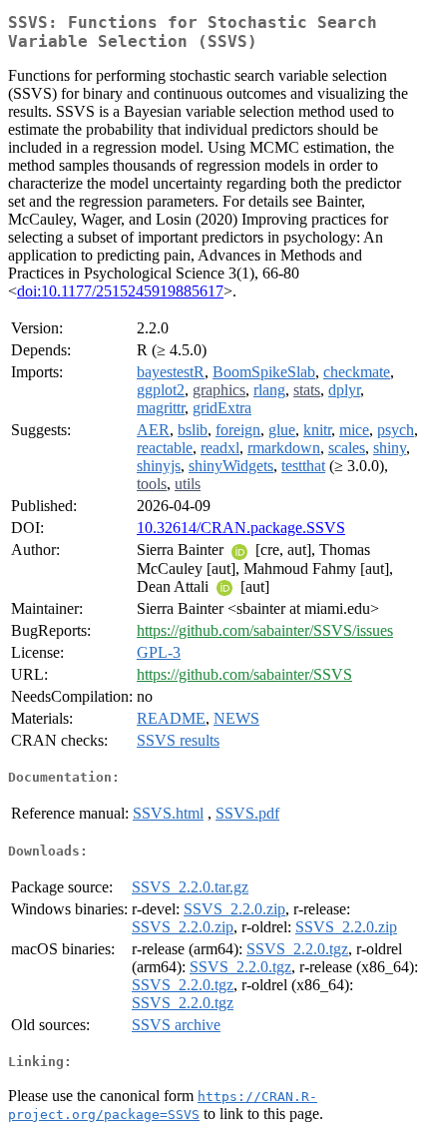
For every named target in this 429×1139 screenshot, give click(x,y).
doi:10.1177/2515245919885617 (120, 291)
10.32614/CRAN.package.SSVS (241, 527)
